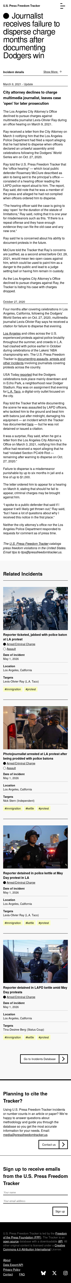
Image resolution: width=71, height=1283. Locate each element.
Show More (50, 71)
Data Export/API (13, 1265)
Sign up (60, 1211)
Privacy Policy (11, 1269)
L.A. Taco (14, 391)
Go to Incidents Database (40, 1059)
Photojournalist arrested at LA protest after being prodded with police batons (35, 756)
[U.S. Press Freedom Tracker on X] (54, 1273)
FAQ (22, 1274)
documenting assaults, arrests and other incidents (34, 360)
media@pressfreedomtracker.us (25, 1134)
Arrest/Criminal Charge (21, 644)
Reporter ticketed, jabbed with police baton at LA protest (35, 636)
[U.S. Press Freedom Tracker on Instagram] (65, 1273)
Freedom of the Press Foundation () (35, 1235)
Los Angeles (12, 333)
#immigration (13, 689)
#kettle (30, 808)
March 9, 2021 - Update (18, 84)
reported (25, 374)
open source (11, 1241)
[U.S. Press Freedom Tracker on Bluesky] (43, 1273)
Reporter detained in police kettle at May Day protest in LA (33, 875)
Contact (8, 1274)
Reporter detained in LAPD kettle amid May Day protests (35, 989)
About (6, 1260)
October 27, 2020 (14, 302)
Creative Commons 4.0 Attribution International (34, 1247)
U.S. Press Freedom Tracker (21, 6)
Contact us (49, 1144)
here (30, 424)
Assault (11, 649)
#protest (31, 689)
